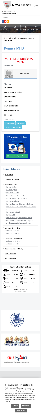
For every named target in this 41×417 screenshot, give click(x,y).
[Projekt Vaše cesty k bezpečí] (20, 341)
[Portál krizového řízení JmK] (20, 358)
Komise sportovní (12, 193)
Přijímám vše (21, 410)
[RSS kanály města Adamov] (8, 21)
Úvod (5, 38)
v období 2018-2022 (13, 230)
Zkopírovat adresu (14, 127)
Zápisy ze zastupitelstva (13, 238)
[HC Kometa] (20, 319)
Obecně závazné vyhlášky (14, 249)
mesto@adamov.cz (10, 14)
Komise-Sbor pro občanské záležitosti (19, 204)
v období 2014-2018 (13, 233)
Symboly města (10, 258)
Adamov (21, 5)
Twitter (21, 123)
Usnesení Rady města (12, 228)
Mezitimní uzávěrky (12, 179)
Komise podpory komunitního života (19, 218)
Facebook (10, 123)
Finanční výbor (11, 190)
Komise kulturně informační (16, 195)
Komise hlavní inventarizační (16, 198)
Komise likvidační (12, 201)
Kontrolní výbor (11, 187)
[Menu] (36, 5)
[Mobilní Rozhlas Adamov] (20, 146)
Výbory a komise (27, 38)
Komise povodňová (13, 212)
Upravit (15, 405)
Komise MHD (10, 215)
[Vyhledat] (38, 17)
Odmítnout (25, 405)
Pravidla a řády (10, 254)
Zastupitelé (9, 175)
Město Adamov (14, 38)
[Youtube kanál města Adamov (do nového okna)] (5, 21)
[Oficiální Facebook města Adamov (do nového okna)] (3, 21)
